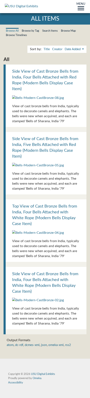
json (44, 345)
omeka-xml (56, 345)
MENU (80, 4)
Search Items (50, 31)
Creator (57, 49)
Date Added (73, 49)
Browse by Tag (30, 31)
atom (10, 345)
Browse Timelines (16, 35)
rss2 (68, 345)
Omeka (37, 378)
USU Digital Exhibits (43, 374)
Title (47, 49)
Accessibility (15, 382)
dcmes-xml (32, 345)
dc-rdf (19, 345)
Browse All (12, 31)
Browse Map (68, 31)
